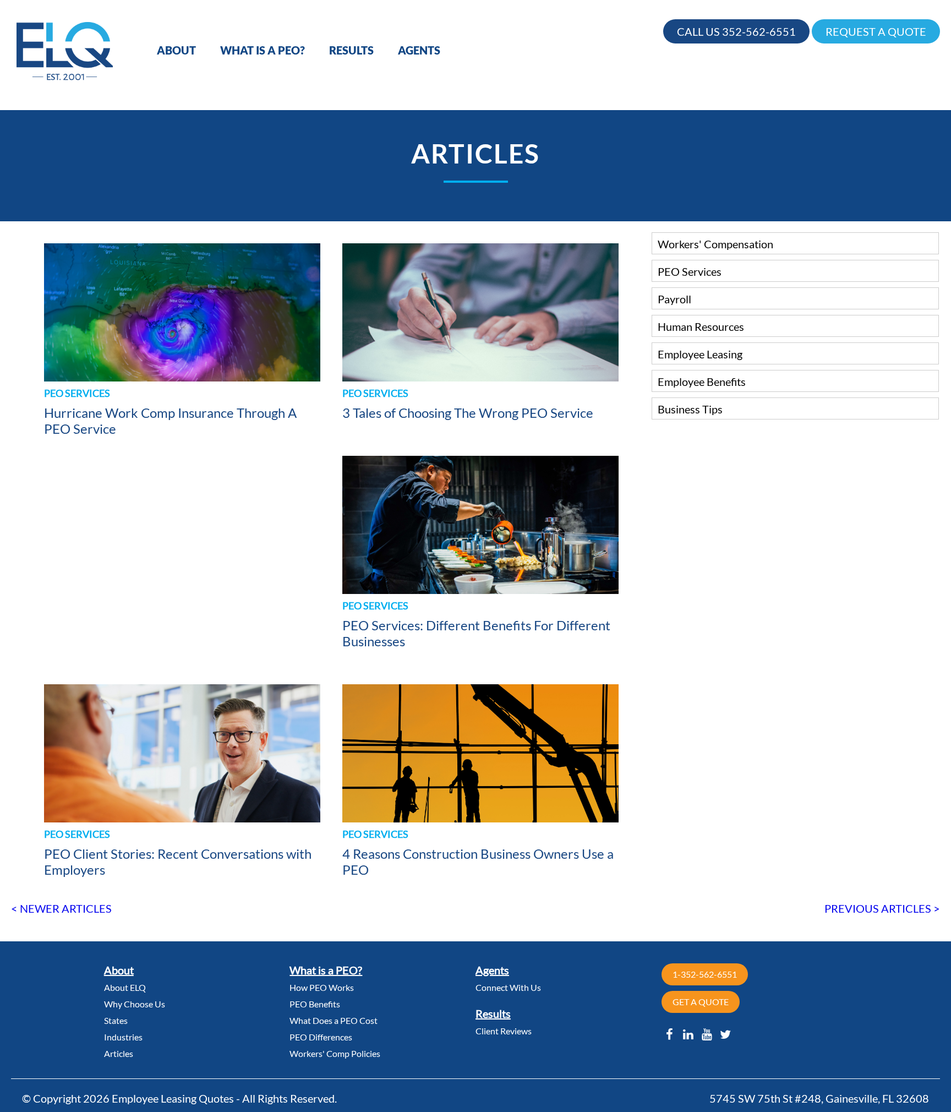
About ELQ (125, 987)
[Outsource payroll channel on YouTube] (706, 1034)
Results (351, 50)
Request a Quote (876, 31)
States (116, 1020)
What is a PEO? (262, 50)
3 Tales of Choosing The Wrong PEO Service (467, 413)
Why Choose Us (134, 1004)
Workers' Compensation (715, 243)
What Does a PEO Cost (333, 1020)
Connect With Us (508, 987)
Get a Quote (701, 1001)
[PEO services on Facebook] (670, 1034)
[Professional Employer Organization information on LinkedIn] (688, 1034)
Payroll (674, 299)
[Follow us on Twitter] (725, 1034)
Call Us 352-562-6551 (736, 31)
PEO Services (690, 271)
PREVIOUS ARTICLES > (882, 908)
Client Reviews (504, 1031)
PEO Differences (320, 1037)
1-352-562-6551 (705, 974)
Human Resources (701, 326)
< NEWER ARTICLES (61, 908)
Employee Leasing (700, 354)
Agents (419, 50)
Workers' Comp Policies (334, 1053)
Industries (123, 1037)
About (176, 50)
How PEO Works (321, 987)
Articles (118, 1053)
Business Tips (690, 409)
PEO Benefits (314, 1004)
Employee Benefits (702, 381)
